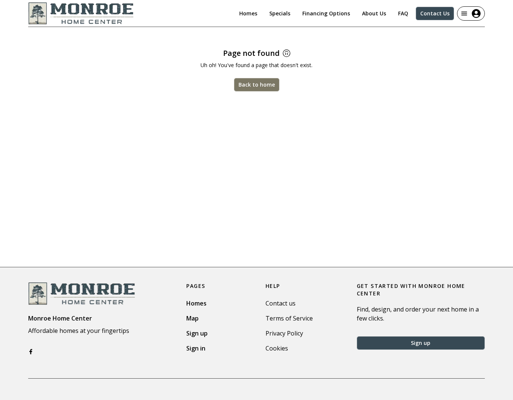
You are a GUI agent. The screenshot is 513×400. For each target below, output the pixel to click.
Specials (279, 13)
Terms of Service (289, 318)
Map (192, 318)
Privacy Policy (284, 333)
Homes (248, 13)
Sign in (195, 348)
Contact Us (435, 13)
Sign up (197, 333)
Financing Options (326, 13)
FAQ (403, 13)
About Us (374, 13)
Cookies (277, 348)
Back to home (256, 84)
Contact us (281, 303)
